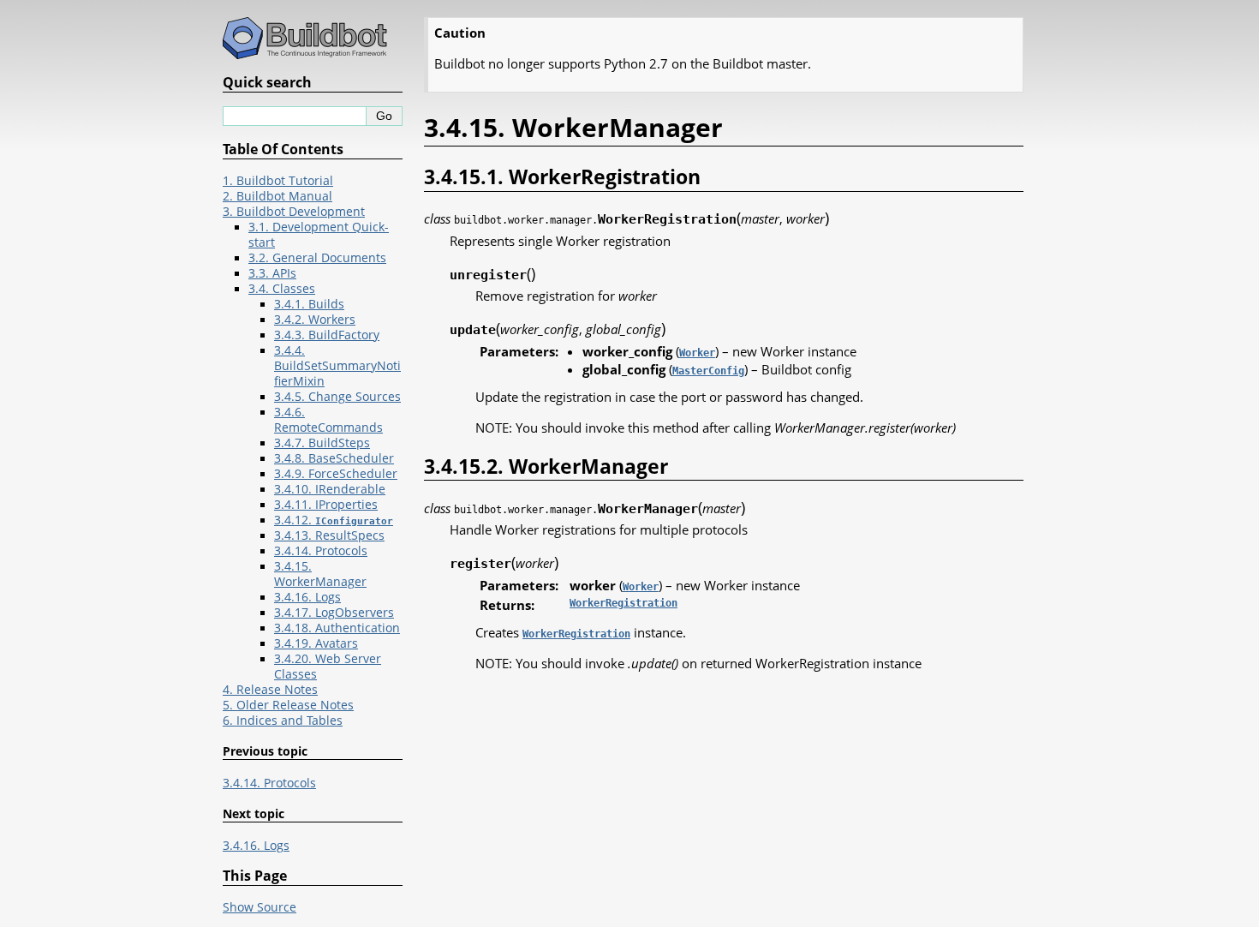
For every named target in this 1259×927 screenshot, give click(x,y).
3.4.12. (333, 520)
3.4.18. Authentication (337, 628)
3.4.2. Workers (314, 319)
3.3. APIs (272, 273)
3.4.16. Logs (307, 597)
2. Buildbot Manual (277, 196)
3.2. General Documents (317, 258)
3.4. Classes (281, 288)
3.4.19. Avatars (316, 643)
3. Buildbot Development (294, 211)
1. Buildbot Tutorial (278, 180)
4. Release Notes (270, 689)
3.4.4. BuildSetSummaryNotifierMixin (337, 366)
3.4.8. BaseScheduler (334, 458)
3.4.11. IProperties (326, 504)
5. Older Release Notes (288, 705)
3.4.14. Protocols (320, 551)
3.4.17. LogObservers (334, 612)
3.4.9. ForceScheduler (335, 473)
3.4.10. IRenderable (329, 489)
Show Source (259, 907)
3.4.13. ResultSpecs (329, 535)
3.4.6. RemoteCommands (328, 419)
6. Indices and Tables (283, 720)
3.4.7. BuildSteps (322, 443)
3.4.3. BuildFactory (326, 335)
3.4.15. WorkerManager (320, 574)
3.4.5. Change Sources (337, 396)
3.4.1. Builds (309, 304)
